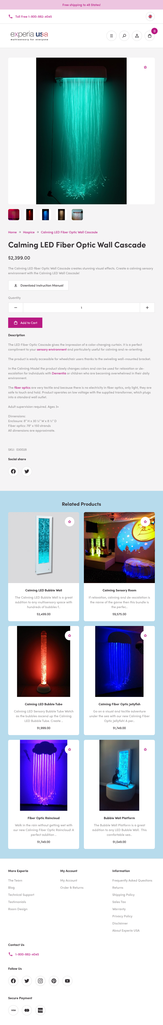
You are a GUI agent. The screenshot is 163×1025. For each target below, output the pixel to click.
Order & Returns (71, 887)
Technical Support (21, 894)
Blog (11, 887)
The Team (15, 880)
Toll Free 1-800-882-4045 (33, 16)
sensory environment (52, 349)
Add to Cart (28, 322)
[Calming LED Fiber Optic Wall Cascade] (81, 202)
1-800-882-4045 (27, 954)
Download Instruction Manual (41, 285)
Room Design (17, 909)
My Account (68, 880)
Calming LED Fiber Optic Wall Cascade (69, 232)
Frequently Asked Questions (132, 880)
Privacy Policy (122, 916)
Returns (117, 887)
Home (12, 232)
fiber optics (22, 387)
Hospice (29, 232)
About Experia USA (126, 930)
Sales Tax (119, 901)
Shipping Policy (123, 894)
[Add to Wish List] (145, 67)
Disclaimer (120, 923)
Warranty (119, 909)
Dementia (59, 373)
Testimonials (17, 901)
